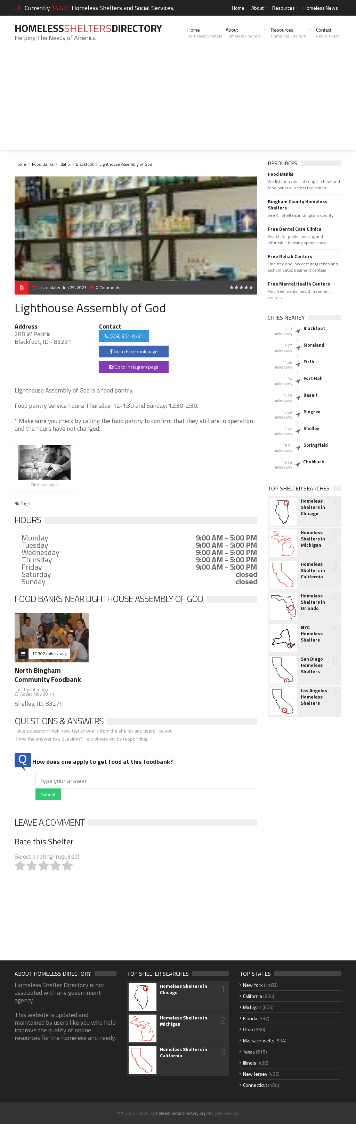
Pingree (312, 411)
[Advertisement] (178, 101)
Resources (283, 7)
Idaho (64, 164)
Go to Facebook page (135, 351)
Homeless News (321, 7)
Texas (249, 1051)
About (257, 7)
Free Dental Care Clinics (294, 229)
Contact (328, 32)
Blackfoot (85, 164)
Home (238, 7)
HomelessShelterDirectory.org (177, 1113)
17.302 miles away (49, 653)
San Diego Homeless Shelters (312, 665)
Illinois (249, 1062)
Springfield (316, 445)
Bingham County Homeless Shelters (297, 204)
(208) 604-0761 (125, 336)
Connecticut (255, 1085)
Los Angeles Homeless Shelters (314, 696)
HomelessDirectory (88, 28)
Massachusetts (258, 1040)
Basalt (311, 395)
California (252, 996)
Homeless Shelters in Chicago (313, 507)
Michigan (252, 1007)
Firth (309, 361)
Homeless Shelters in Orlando (313, 602)
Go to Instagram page (136, 366)
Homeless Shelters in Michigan (313, 538)
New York (253, 985)
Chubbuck (313, 461)
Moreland (314, 345)
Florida (250, 1018)
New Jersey (255, 1073)
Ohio (248, 1029)
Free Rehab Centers (290, 256)
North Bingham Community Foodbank (48, 675)
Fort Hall (313, 378)
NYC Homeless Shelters (312, 633)
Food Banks (43, 164)
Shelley (311, 428)
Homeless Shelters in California (313, 570)
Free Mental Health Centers (299, 284)
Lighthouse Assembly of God (125, 164)
